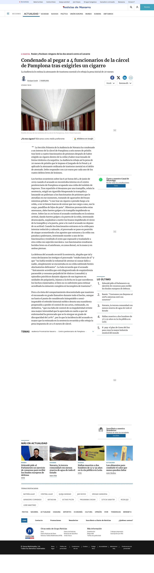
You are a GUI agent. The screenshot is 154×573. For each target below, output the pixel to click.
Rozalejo (125, 500)
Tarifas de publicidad (94, 536)
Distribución (91, 531)
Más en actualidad (34, 443)
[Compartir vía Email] (131, 78)
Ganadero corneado (32, 500)
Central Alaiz (47, 494)
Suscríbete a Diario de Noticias (98, 520)
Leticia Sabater (108, 500)
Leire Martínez (29, 505)
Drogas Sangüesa (99, 494)
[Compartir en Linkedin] (125, 78)
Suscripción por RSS (116, 534)
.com (24, 520)
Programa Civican (87, 500)
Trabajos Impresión (116, 531)
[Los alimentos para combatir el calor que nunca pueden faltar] (119, 453)
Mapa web (90, 534)
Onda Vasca (68, 536)
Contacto (39, 520)
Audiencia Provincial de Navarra (44, 331)
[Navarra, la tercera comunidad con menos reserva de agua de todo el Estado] (63, 453)
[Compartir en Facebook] (112, 78)
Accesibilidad (103, 546)
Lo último (104, 279)
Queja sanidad (65, 494)
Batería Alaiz (29, 494)
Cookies (85, 546)
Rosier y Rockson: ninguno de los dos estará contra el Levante (60, 54)
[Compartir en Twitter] (118, 78)
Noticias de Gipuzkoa (71, 534)
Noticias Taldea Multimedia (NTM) (51, 536)
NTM (23, 478)
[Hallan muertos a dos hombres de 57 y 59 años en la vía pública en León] (91, 453)
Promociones (55, 520)
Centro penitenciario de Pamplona (71, 331)
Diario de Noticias (69, 531)
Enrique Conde (32, 81)
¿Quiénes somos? (126, 520)
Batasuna (52, 500)
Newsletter (73, 520)
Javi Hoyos (81, 494)
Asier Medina (111, 473)
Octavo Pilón (68, 500)
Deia (42, 531)
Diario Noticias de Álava (48, 534)
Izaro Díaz (53, 476)
